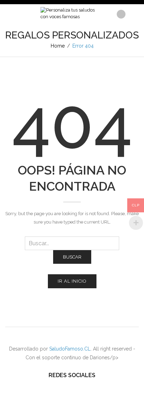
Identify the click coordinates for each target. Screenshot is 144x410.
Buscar (72, 257)
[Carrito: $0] (133, 12)
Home (58, 46)
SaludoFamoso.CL (70, 349)
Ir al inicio (72, 281)
